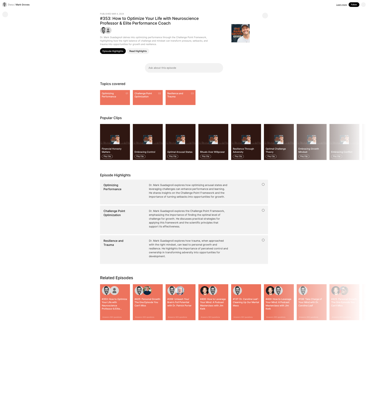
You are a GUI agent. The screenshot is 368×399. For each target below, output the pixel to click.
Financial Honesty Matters (111, 150)
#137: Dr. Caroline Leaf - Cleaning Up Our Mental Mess (246, 302)
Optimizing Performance (109, 95)
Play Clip (107, 156)
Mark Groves (23, 4)
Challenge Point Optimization (143, 95)
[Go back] (5, 14)
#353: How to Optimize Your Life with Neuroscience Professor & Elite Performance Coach (114, 305)
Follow (354, 4)
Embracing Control (145, 152)
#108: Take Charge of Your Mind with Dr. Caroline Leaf (310, 302)
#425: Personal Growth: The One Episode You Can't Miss (148, 302)
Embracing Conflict (341, 152)
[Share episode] (265, 15)
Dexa (11, 4)
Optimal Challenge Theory (276, 150)
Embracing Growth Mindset (308, 150)
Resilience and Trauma (175, 95)
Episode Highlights (112, 51)
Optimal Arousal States (179, 152)
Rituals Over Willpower (212, 152)
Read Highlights (138, 51)
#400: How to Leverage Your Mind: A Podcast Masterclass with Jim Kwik (213, 304)
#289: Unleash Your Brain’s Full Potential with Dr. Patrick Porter (179, 302)
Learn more (341, 4)
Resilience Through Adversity (243, 150)
